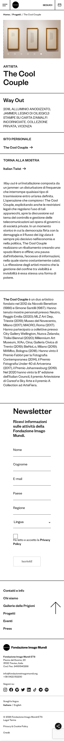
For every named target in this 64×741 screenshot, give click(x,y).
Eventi (7, 621)
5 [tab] (34, 53)
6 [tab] (41, 53)
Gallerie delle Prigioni (19, 606)
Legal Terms (9, 720)
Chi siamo (10, 599)
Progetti (16, 15)
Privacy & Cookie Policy (15, 726)
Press (7, 629)
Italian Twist (12, 169)
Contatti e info (13, 591)
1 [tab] (8, 53)
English (17, 705)
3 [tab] (21, 53)
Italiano (7, 705)
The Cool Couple (16, 148)
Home (6, 15)
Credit (6, 733)
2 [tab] (14, 53)
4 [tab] (28, 53)
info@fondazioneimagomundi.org (20, 674)
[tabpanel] (32, 39)
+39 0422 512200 (12, 677)
